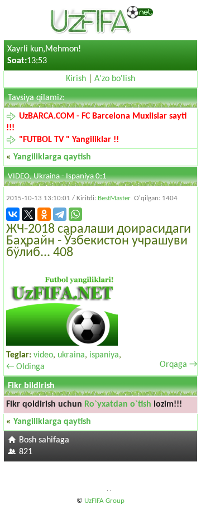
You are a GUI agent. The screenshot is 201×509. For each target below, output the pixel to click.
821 (25, 451)
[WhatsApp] (75, 214)
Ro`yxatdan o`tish (117, 404)
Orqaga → (178, 364)
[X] (28, 214)
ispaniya (104, 355)
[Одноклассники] (44, 214)
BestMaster (114, 198)
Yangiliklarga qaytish (52, 157)
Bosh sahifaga (44, 440)
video (43, 355)
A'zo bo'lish (114, 78)
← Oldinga (25, 366)
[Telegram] (59, 214)
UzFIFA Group (104, 501)
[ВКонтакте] (13, 214)
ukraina (71, 355)
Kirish (76, 78)
